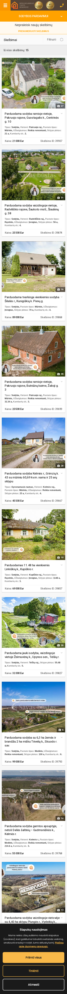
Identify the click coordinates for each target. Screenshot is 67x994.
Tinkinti (33, 971)
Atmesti (33, 985)
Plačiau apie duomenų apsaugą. (41, 944)
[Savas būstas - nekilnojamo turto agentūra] (22, 5)
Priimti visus (34, 957)
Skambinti (61, 5)
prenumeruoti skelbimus (33, 31)
